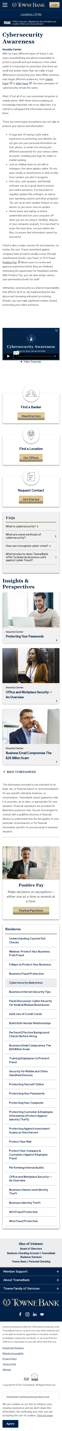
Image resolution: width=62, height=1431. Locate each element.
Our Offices (31, 458)
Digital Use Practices (13, 1348)
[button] (4, 5)
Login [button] (54, 4)
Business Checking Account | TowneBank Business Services (31, 1255)
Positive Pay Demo (31, 910)
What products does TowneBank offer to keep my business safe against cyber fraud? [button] (27, 557)
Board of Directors (31, 1248)
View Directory (31, 416)
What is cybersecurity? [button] (21, 526)
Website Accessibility (13, 1353)
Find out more (45, 1415)
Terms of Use (9, 1364)
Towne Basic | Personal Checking (31, 1261)
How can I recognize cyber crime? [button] (27, 546)
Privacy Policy (9, 1358)
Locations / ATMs (31, 14)
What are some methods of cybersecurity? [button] (23, 536)
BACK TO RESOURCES (21, 772)
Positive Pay (11, 262)
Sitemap (6, 1369)
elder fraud (24, 83)
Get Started (31, 499)
